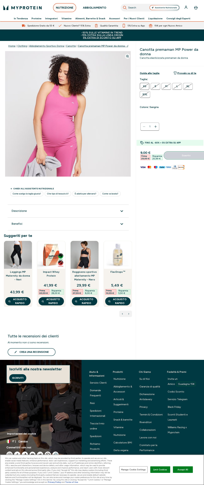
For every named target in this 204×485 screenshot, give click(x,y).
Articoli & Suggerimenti (120, 402)
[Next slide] (131, 281)
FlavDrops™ (117, 272)
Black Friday (174, 407)
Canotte (71, 46)
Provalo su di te (186, 73)
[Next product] (129, 314)
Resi (92, 403)
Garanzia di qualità (149, 386)
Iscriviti (17, 378)
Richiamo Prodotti (95, 446)
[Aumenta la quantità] (155, 126)
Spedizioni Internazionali (97, 413)
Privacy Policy (54, 482)
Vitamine (67, 18)
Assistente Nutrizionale (166, 8)
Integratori (51, 18)
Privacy (143, 407)
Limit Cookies (160, 469)
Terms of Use (71, 482)
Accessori (114, 18)
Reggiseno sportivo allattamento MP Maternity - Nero (84, 276)
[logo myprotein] (22, 7)
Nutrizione (119, 379)
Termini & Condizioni (151, 414)
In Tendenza (21, 18)
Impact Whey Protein (51, 274)
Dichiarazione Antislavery (147, 397)
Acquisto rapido (20, 301)
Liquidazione (155, 18)
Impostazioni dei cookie (21, 433)
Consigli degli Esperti (178, 18)
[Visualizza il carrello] (196, 7)
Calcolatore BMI (122, 442)
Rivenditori (145, 422)
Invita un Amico (181, 381)
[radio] (144, 86)
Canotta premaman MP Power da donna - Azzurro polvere (112, 46)
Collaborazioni (147, 429)
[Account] (186, 7)
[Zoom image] (127, 56)
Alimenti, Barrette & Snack (90, 18)
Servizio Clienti (98, 382)
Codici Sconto (176, 391)
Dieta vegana (120, 450)
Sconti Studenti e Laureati (178, 417)
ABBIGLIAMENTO (94, 7)
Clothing (22, 46)
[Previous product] (122, 314)
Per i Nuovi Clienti (134, 18)
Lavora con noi (147, 437)
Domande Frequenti (95, 393)
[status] (150, 126)
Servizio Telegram (177, 399)
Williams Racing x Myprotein (177, 430)
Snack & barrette (122, 419)
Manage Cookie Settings (133, 469)
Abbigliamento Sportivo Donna (46, 46)
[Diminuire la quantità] (144, 126)
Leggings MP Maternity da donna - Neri (18, 276)
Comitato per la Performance (148, 448)
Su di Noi (144, 379)
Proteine (36, 18)
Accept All (183, 469)
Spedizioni (95, 436)
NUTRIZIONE (64, 7)
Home (11, 46)
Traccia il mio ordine (97, 426)
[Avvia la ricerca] (125, 7)
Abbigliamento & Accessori (122, 389)
